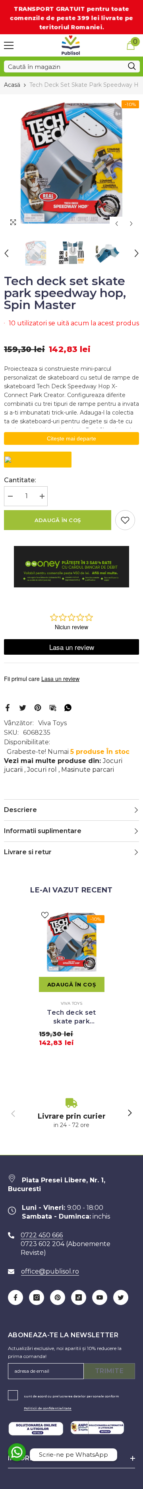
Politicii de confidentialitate (48, 1408)
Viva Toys (52, 723)
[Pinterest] (37, 707)
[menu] (9, 45)
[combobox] (64, 66)
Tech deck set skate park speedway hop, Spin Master (71, 1017)
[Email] (52, 707)
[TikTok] (78, 1297)
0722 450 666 (42, 1235)
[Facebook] (7, 707)
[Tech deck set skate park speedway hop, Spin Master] (71, 942)
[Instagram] (36, 1297)
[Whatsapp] (68, 707)
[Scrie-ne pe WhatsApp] (17, 1452)
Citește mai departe (71, 438)
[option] (71, 162)
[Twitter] (22, 707)
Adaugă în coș (58, 520)
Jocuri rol (42, 769)
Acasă (12, 84)
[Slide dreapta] (129, 1113)
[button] (117, 224)
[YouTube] (99, 1297)
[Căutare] (72, 66)
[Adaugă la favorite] (125, 520)
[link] (71, 1113)
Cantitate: (20, 480)
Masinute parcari (87, 769)
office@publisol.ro (50, 1271)
